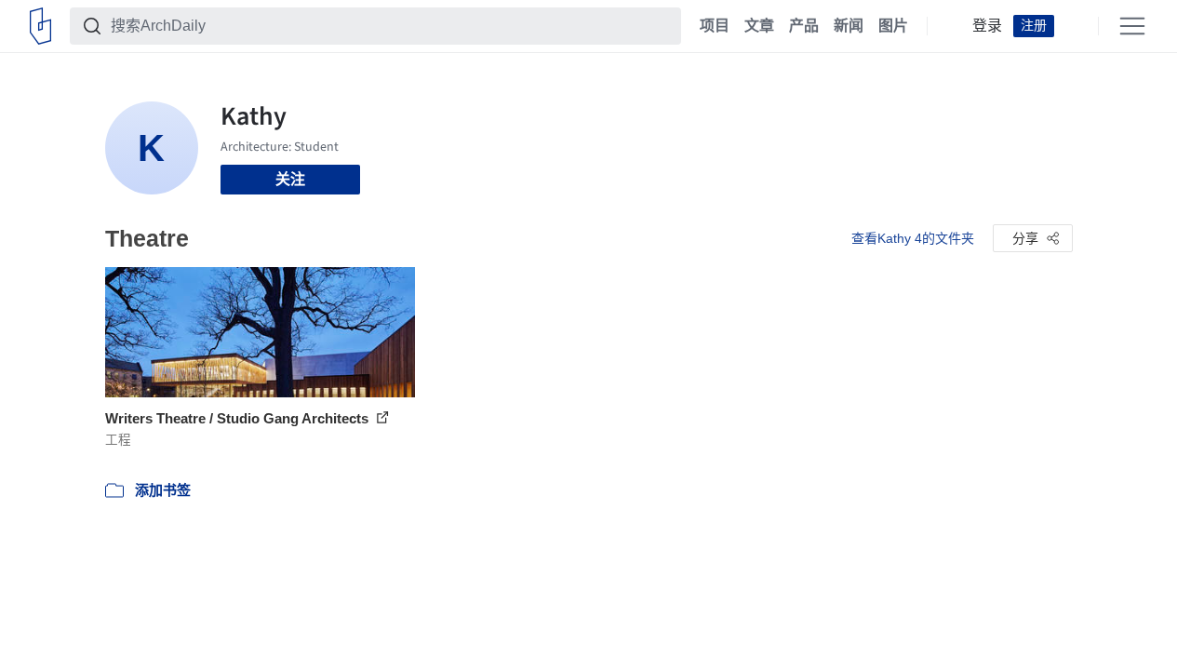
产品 (804, 26)
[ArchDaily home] (40, 26)
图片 (893, 26)
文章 (759, 26)
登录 (987, 26)
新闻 (848, 26)
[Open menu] (1132, 26)
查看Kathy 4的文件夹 (912, 238)
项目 (714, 26)
